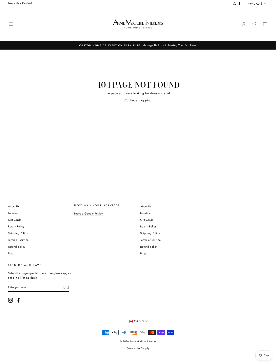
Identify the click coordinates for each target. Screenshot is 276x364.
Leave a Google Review (88, 213)
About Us (13, 206)
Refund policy (16, 247)
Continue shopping (138, 100)
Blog (11, 253)
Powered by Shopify (138, 348)
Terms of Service (18, 240)
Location (13, 213)
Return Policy (16, 226)
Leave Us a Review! (20, 3)
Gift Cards (14, 220)
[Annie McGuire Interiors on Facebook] (18, 300)
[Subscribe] (66, 287)
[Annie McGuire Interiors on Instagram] (10, 300)
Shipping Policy (18, 233)
